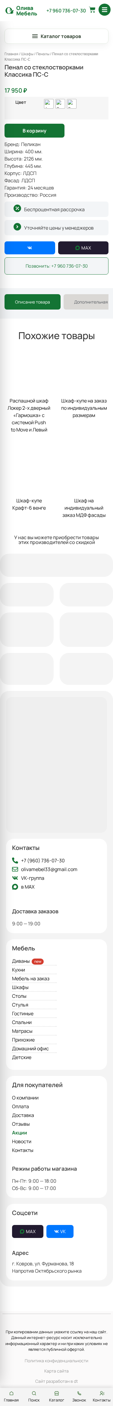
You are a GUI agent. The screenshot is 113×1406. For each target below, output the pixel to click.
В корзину (34, 130)
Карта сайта (56, 1371)
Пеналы (42, 53)
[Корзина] (92, 9)
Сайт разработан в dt (56, 1381)
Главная (11, 53)
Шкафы (27, 53)
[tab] (33, 302)
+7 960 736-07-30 (66, 10)
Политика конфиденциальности (56, 1360)
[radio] (48, 103)
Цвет (20, 102)
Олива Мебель (26, 10)
